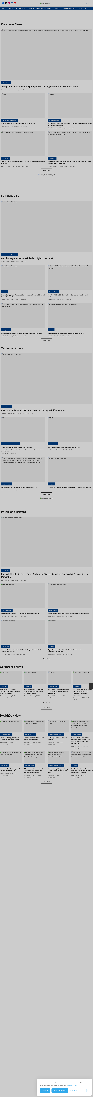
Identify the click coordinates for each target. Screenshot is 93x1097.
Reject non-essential (59, 1090)
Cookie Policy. (72, 1085)
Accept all (45, 1090)
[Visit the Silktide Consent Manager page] (86, 1090)
